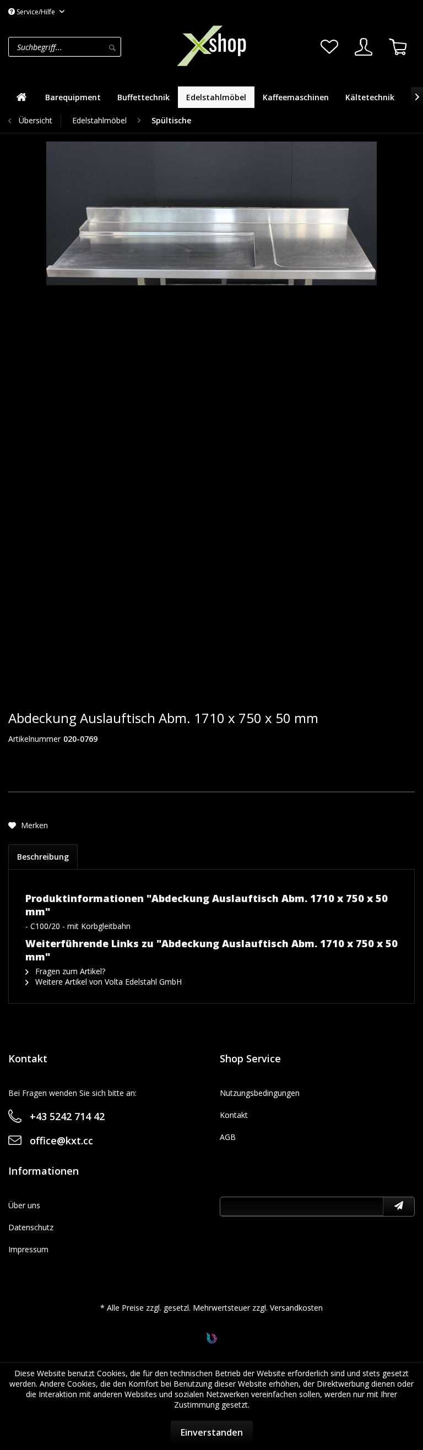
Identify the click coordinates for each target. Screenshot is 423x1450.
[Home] (21, 97)
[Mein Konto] (363, 46)
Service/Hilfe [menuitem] (36, 11)
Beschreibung (43, 856)
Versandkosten (296, 1307)
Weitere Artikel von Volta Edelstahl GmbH (107, 981)
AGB (228, 1137)
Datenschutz (30, 1227)
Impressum (28, 1249)
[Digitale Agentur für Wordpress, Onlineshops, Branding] (211, 1340)
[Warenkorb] (398, 46)
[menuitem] (89, 47)
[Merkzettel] (329, 46)
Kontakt (234, 1115)
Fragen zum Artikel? (69, 971)
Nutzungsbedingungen (260, 1093)
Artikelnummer (34, 739)
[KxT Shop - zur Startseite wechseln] (211, 46)
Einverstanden (212, 1432)
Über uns (24, 1205)
